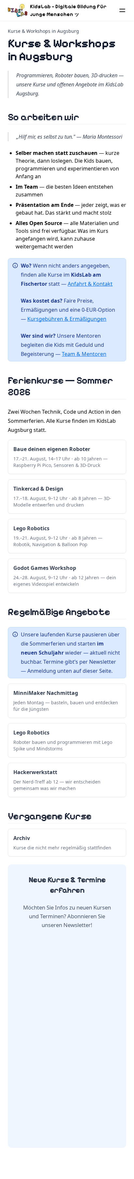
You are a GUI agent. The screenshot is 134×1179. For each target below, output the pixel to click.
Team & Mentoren (84, 353)
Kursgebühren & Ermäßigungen (66, 318)
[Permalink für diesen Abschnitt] (86, 117)
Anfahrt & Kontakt (90, 283)
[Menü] (122, 10)
